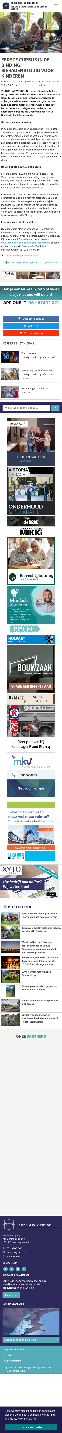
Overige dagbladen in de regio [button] (20, 1339)
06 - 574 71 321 (43, 302)
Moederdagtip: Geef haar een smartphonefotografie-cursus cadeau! (37, 374)
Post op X (32, 326)
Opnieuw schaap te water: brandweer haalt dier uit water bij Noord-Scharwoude (39, 1018)
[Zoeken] (55, 408)
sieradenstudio (30, 255)
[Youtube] (18, 1269)
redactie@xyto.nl (15, 1252)
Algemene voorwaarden (14, 1349)
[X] (12, 1269)
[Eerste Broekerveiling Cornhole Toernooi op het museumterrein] (10, 918)
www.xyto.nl (13, 1256)
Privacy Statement (12, 1361)
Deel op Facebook (33, 318)
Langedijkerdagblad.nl (24, 3)
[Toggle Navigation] (56, 6)
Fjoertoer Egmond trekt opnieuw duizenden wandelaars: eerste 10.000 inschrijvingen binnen (39, 961)
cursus (8, 255)
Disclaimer (8, 1355)
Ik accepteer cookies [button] (31, 1427)
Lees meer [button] (30, 1419)
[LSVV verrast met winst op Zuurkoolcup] (10, 976)
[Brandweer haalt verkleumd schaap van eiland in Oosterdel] (10, 932)
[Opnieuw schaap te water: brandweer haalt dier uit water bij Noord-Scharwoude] (10, 1019)
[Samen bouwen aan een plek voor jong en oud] (10, 1005)
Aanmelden (11, 1295)
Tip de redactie (33, 333)
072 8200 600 (14, 1248)
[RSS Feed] (24, 1269)
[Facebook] (6, 1269)
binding (17, 255)
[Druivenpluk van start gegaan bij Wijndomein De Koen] (10, 990)
